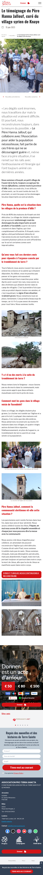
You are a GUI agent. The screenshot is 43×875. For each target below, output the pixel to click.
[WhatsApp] (36, 831)
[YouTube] (24, 831)
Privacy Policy (18, 773)
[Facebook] (8, 831)
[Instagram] (19, 831)
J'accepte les (13, 773)
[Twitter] (13, 831)
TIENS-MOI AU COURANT (22, 871)
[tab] (15, 725)
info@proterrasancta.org (16, 826)
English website (7, 821)
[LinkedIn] (30, 831)
